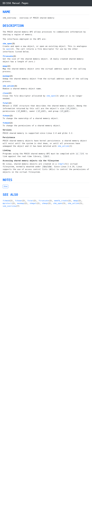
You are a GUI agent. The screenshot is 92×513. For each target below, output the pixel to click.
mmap (5, 66)
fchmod (6, 123)
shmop (45, 203)
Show (5, 186)
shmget (33, 203)
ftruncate (8, 56)
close (5, 93)
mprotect (7, 203)
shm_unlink (8, 86)
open (8, 49)
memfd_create (61, 201)
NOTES (7, 180)
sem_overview (9, 206)
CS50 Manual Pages (16, 3)
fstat (5, 103)
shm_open (7, 43)
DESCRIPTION (13, 26)
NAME (6, 12)
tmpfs (61, 164)
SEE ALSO (10, 195)
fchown (6, 116)
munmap (6, 76)
